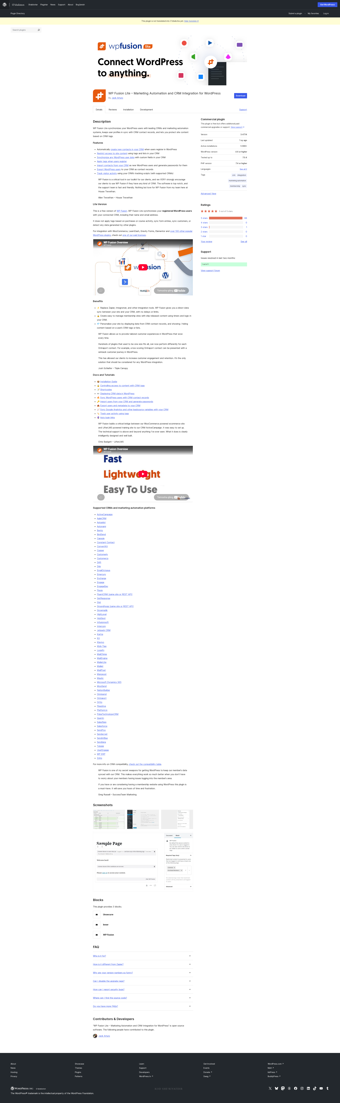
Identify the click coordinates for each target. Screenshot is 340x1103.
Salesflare (101, 722)
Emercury (101, 574)
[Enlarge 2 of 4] (155, 813)
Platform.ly (102, 710)
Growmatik (102, 610)
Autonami (101, 526)
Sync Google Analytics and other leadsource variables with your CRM (134, 409)
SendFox (101, 730)
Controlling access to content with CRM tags (122, 385)
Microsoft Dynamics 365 (109, 682)
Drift (99, 562)
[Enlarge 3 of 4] (189, 813)
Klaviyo (100, 642)
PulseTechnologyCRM (107, 714)
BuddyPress (274, 1076)
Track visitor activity (107, 173)
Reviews (113, 109)
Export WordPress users (109, 169)
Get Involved (209, 1064)
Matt (271, 1068)
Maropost (102, 674)
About (13, 1064)
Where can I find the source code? (110, 998)
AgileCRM (101, 518)
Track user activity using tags (114, 413)
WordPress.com (276, 1064)
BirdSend (101, 534)
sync (244, 186)
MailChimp (102, 654)
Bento (100, 530)
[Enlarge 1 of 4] (121, 813)
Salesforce (102, 726)
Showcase (79, 1064)
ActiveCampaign (105, 514)
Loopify (100, 650)
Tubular (100, 746)
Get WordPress (327, 4)
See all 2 (243, 169)
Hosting (14, 1072)
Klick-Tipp (102, 646)
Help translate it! (191, 21)
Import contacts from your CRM (113, 165)
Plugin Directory (18, 13)
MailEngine (102, 658)
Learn (141, 1064)
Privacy (14, 1076)
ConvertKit (102, 546)
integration (241, 175)
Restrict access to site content (112, 153)
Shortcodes (106, 389)
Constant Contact (106, 542)
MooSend (102, 686)
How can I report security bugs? (108, 989)
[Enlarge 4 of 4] (189, 834)
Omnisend (102, 694)
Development (146, 109)
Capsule (101, 538)
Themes (78, 1068)
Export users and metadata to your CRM (120, 405)
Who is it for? (99, 956)
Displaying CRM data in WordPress (117, 393)
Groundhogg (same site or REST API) (115, 606)
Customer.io (102, 558)
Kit (98, 638)
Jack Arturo (117, 98)
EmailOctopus (103, 570)
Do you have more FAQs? (105, 1006)
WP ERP (101, 754)
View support (236, 127)
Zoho (99, 758)
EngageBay (102, 586)
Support (243, 109)
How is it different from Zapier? (108, 964)
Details (99, 109)
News (13, 1068)
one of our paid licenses (134, 235)
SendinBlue (102, 738)
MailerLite (101, 662)
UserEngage (103, 750)
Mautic (100, 678)
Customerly (102, 554)
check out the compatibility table (145, 764)
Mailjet (100, 666)
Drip (99, 566)
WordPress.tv (146, 1076)
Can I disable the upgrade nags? (108, 981)
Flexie (100, 590)
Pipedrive (101, 706)
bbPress (272, 1072)
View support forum (210, 270)
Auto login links (107, 417)
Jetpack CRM (103, 630)
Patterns (78, 1076)
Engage (100, 582)
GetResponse (103, 598)
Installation (128, 109)
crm (233, 175)
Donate (207, 1072)
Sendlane (101, 742)
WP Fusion (122, 211)
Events (206, 1068)
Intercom (101, 626)
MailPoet (101, 670)
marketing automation (237, 181)
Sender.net (102, 734)
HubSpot (101, 618)
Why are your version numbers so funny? (113, 972)
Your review (206, 241)
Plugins (78, 1072)
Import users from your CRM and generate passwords (126, 401)
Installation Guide (108, 381)
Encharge (101, 578)
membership (235, 186)
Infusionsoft (103, 622)
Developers (144, 1072)
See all (244, 241)
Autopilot (101, 522)
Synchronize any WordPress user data (115, 157)
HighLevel (102, 614)
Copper (100, 550)
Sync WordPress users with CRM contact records (124, 397)
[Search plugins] (38, 30)
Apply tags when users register (112, 161)
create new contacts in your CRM (127, 149)
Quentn (100, 718)
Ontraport (102, 698)
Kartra (100, 634)
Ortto (99, 702)
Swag (207, 1076)
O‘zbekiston (41, 1089)
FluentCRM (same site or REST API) (114, 594)
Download (240, 96)
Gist (99, 602)
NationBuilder (103, 690)
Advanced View (208, 193)
